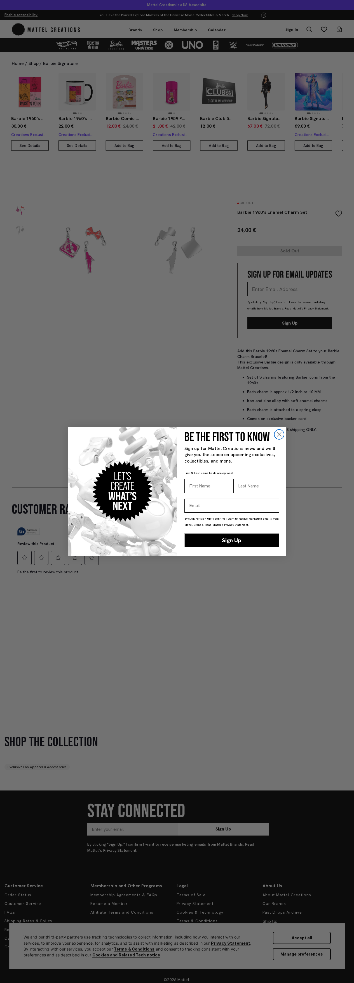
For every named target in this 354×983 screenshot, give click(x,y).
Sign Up (231, 540)
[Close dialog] (279, 434)
